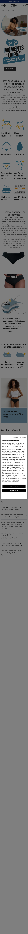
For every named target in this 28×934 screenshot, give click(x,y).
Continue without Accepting (19, 437)
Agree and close (14, 490)
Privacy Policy (15, 481)
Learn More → (14, 486)
